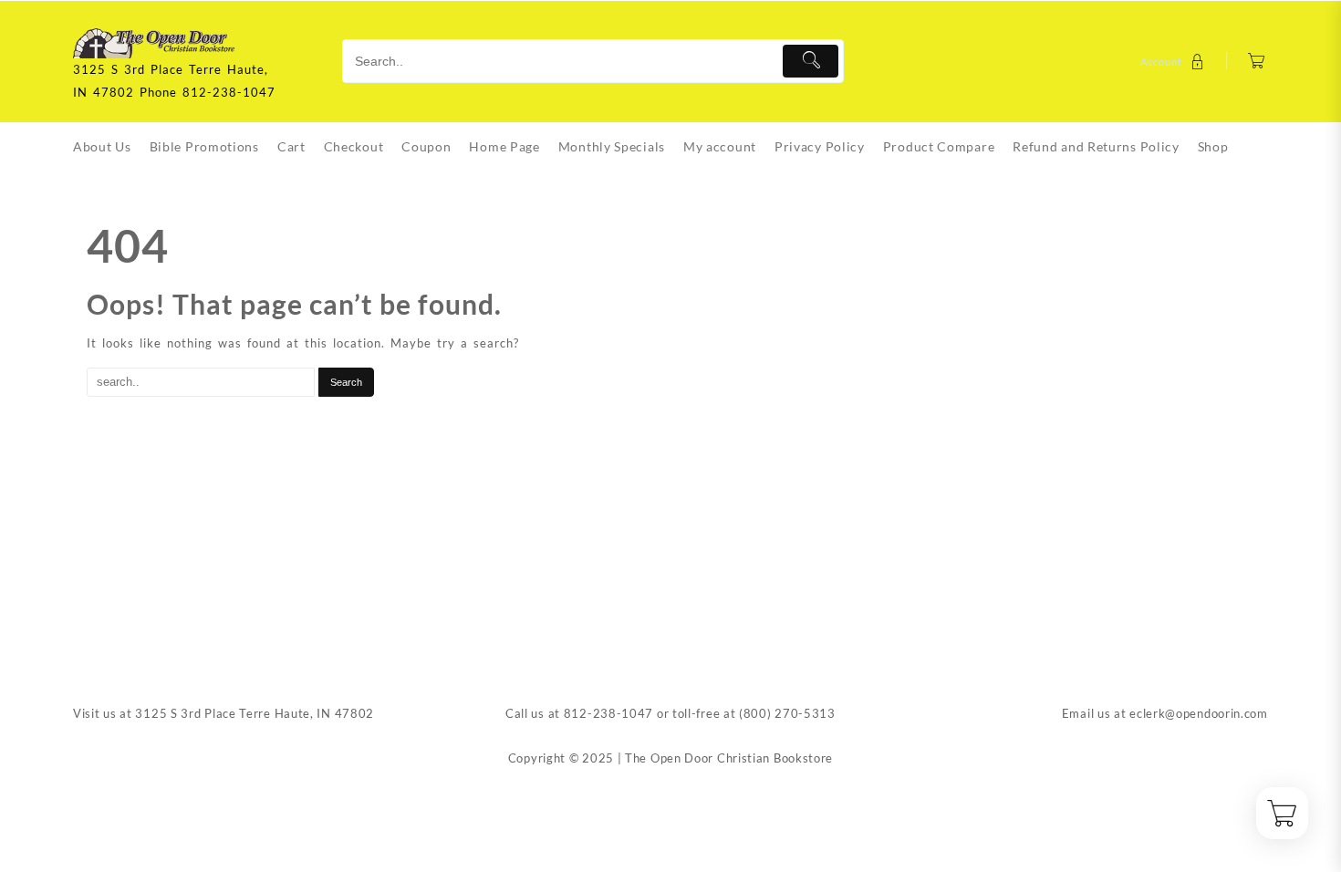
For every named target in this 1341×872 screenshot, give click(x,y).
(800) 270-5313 (787, 713)
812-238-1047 (608, 713)
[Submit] (810, 61)
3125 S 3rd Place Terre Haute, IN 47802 (254, 713)
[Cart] (1256, 61)
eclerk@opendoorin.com (1198, 713)
